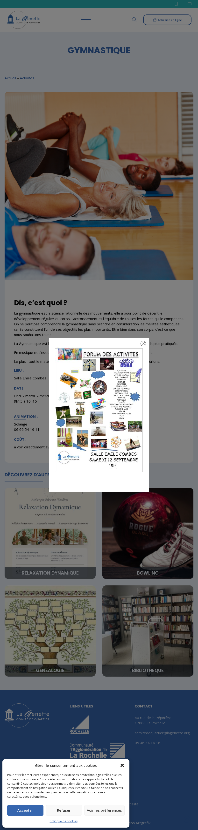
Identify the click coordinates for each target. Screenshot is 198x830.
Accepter (25, 810)
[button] (122, 765)
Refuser (64, 810)
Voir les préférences (104, 810)
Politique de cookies (64, 821)
